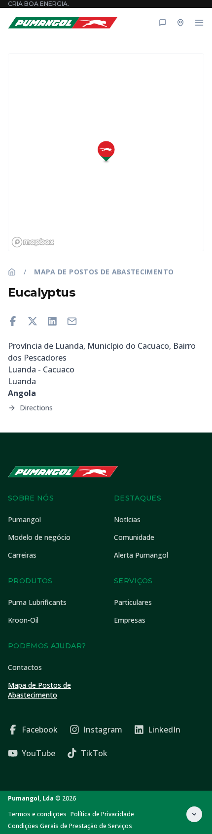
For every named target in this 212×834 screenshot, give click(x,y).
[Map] (180, 22)
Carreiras (22, 555)
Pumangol (24, 519)
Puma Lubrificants (37, 602)
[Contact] (163, 22)
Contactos (25, 667)
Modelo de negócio (39, 537)
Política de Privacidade (102, 814)
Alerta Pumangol (141, 555)
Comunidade (134, 537)
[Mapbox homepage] (33, 242)
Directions (36, 407)
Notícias (127, 519)
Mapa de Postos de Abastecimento (104, 271)
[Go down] (194, 814)
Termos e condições (37, 814)
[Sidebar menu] (199, 23)
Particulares (133, 602)
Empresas (129, 620)
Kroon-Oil (23, 620)
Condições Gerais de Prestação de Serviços (70, 826)
